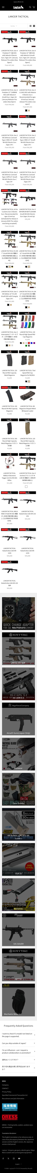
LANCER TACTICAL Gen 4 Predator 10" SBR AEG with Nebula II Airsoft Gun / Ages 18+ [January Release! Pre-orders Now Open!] (27, 56)
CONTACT (5, 1088)
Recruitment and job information (13, 1098)
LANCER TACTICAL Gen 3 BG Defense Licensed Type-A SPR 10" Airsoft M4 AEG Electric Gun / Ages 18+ (9, 177)
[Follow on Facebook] (3, 1158)
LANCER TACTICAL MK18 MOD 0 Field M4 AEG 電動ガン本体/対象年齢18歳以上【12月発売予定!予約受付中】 (9, 516)
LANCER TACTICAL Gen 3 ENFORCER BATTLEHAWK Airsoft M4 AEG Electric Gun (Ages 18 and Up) (27, 212)
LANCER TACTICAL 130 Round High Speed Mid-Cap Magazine (27, 334)
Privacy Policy (6, 1092)
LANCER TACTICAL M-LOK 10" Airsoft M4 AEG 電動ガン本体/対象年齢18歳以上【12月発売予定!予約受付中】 (27, 255)
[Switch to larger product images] (30, 26)
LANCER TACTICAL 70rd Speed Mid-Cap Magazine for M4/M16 (27, 372)
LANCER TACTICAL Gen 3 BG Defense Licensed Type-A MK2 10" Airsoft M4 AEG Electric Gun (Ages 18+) (9, 140)
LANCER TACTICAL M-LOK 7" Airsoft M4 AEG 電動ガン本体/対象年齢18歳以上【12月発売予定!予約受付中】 (9, 255)
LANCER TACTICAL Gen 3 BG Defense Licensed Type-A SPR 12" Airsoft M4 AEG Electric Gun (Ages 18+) (27, 177)
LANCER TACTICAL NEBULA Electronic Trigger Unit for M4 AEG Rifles (9, 476)
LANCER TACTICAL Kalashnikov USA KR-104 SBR (9, 583)
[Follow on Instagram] (14, 1158)
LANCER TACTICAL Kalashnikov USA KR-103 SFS (27, 513)
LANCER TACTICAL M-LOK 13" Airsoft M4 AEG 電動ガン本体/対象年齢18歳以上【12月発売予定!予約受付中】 (27, 296)
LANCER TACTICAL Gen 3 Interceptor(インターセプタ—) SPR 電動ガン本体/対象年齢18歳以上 (9, 335)
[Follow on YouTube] (19, 1158)
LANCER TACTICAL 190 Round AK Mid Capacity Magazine (9, 408)
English (17, 1164)
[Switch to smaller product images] (34, 26)
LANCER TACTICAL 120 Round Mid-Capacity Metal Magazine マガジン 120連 (27, 442)
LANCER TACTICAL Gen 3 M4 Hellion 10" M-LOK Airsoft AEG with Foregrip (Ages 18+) (9, 295)
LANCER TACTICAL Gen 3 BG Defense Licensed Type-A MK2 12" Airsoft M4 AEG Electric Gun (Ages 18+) (27, 140)
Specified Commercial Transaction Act (14, 1095)
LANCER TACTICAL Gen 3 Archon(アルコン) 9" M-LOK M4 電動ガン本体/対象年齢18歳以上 (27, 476)
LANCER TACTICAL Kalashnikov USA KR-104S (9, 550)
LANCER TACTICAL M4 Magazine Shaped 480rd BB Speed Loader (27, 408)
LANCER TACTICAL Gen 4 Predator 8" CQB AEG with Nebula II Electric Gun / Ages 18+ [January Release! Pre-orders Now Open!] (9, 56)
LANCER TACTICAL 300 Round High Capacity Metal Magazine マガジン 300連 (9, 442)
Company (5, 1085)
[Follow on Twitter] (8, 1158)
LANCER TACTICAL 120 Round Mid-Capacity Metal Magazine (9, 372)
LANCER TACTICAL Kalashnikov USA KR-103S (27, 550)
